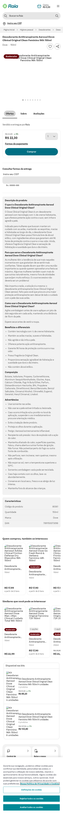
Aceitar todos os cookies (31, 807)
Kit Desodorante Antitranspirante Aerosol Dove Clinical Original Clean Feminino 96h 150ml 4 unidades (35, 682)
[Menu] (58, 6)
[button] (31, 75)
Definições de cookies (31, 790)
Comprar (31, 152)
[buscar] (57, 16)
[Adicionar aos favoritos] (50, 46)
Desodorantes (44, 30)
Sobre (23, 113)
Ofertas (10, 113)
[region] (31, 785)
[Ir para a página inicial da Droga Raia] (10, 6)
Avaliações (38, 113)
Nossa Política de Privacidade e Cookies (39, 784)
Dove (55, 518)
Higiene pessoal (26, 30)
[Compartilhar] (57, 46)
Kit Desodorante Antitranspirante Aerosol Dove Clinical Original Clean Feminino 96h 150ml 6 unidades (35, 717)
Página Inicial (9, 30)
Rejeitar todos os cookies (31, 798)
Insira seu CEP (11, 174)
